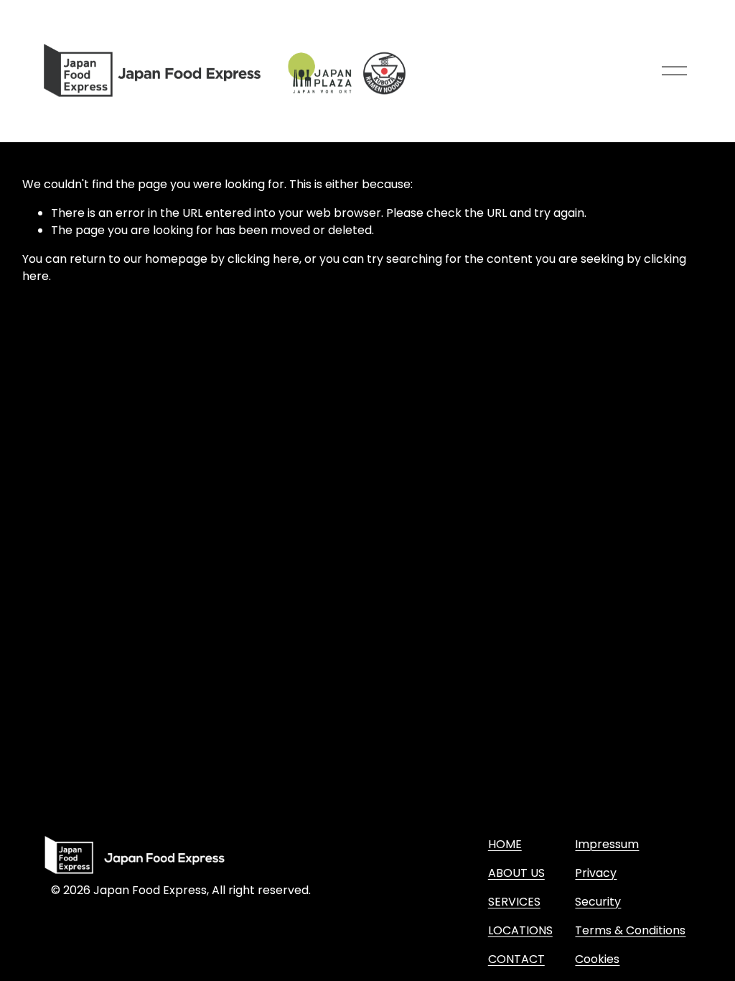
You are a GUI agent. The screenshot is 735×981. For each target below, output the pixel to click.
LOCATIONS (520, 930)
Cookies (597, 959)
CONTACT (516, 959)
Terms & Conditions (630, 930)
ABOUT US (516, 873)
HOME (505, 844)
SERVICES (514, 901)
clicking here (263, 259)
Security (598, 901)
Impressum (607, 844)
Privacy (596, 873)
